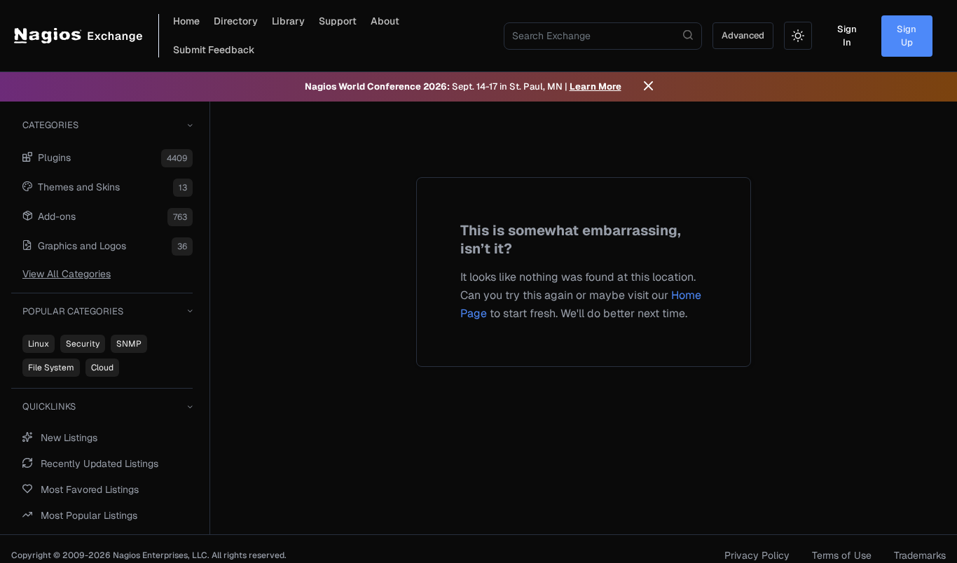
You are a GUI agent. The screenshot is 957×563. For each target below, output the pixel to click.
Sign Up (906, 36)
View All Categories (66, 273)
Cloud (102, 367)
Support (338, 21)
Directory (236, 21)
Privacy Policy (757, 555)
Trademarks (920, 555)
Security (82, 343)
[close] (648, 87)
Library (288, 21)
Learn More (595, 86)
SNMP (129, 343)
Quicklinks (49, 406)
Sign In (847, 36)
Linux (38, 343)
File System (51, 367)
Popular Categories (72, 311)
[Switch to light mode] (798, 36)
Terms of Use (842, 555)
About (385, 21)
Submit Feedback (214, 49)
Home (186, 21)
